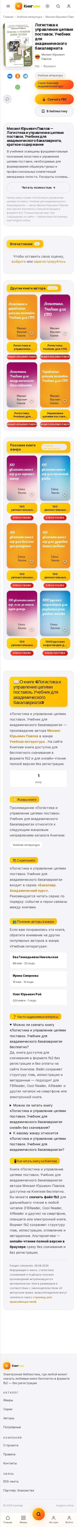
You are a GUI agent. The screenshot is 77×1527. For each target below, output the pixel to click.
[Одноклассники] (17, 77)
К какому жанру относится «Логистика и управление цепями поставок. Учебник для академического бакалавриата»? (38, 1141)
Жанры (23, 1522)
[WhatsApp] (17, 88)
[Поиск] (58, 6)
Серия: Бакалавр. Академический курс (50, 84)
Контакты (10, 1463)
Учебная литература (29, 16)
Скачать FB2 (57, 99)
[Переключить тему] (47, 6)
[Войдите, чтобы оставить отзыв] (7, 99)
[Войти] (69, 6)
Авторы (53, 1522)
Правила (9, 1454)
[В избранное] (32, 333)
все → (52, 287)
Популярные (12, 1427)
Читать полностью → (38, 187)
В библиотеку (57, 111)
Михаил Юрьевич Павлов (61, 16)
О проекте (10, 1445)
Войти (69, 1522)
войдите (18, 261)
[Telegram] (25, 77)
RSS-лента (10, 1481)
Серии (7, 1409)
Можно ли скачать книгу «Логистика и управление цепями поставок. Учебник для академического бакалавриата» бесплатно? (38, 1036)
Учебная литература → (51, 447)
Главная (8, 16)
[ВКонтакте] (10, 77)
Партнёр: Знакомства (18, 1490)
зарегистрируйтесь (50, 261)
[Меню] (8, 6)
